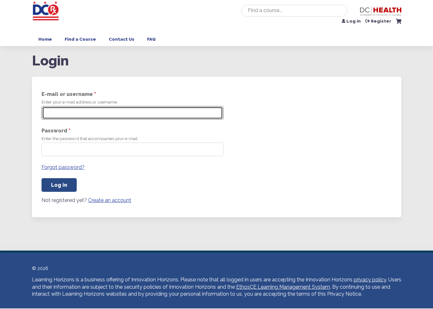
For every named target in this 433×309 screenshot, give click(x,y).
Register (381, 21)
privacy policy (370, 280)
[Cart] (398, 23)
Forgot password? (63, 167)
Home (45, 39)
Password (54, 131)
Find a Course (80, 39)
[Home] (46, 16)
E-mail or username (67, 94)
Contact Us (121, 39)
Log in (353, 21)
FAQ (151, 39)
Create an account (109, 200)
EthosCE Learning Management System (283, 287)
